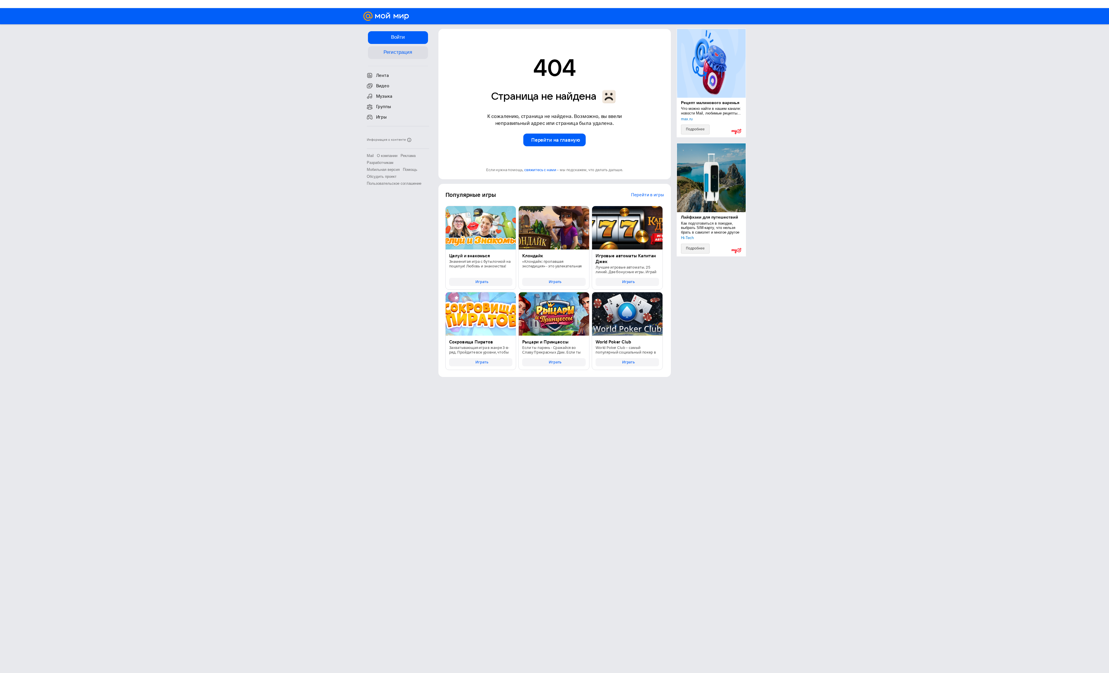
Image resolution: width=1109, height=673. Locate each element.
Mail (370, 156)
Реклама (408, 156)
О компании (387, 156)
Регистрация (398, 52)
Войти (398, 37)
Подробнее (695, 129)
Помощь (410, 169)
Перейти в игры (647, 194)
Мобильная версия (383, 169)
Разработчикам (380, 162)
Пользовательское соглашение (394, 183)
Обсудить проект (382, 176)
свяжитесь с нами (540, 170)
